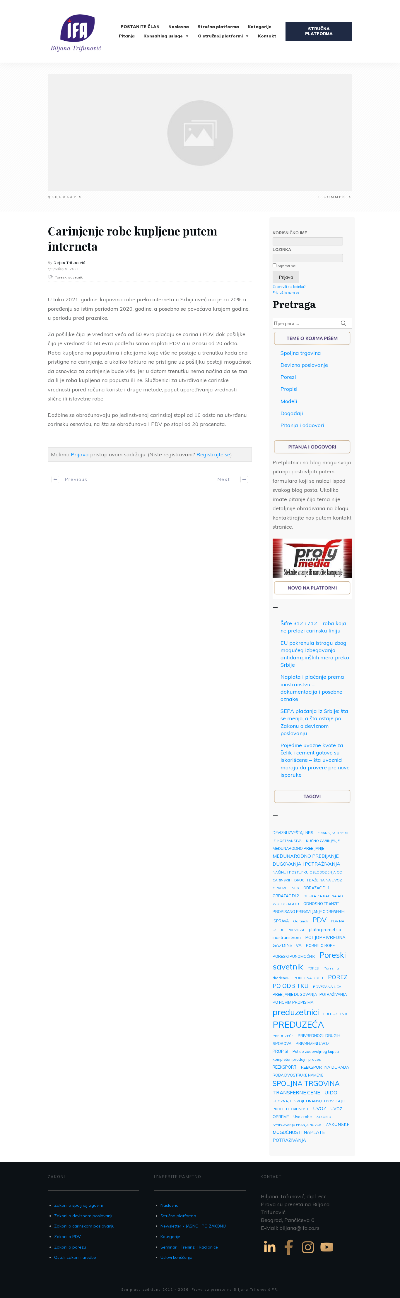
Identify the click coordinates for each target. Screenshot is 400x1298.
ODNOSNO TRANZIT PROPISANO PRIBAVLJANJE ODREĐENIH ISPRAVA (309, 912)
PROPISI (280, 1051)
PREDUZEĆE (283, 1036)
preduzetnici (296, 1012)
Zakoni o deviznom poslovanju (84, 1215)
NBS (295, 888)
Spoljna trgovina (301, 353)
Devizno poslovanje (304, 365)
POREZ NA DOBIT (309, 978)
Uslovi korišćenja (176, 1257)
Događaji (292, 413)
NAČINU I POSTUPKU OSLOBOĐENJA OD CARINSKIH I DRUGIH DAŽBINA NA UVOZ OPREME (307, 880)
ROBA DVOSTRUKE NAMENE (298, 1075)
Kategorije (170, 1236)
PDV (319, 920)
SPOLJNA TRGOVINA (306, 1083)
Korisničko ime (290, 233)
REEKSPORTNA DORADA (325, 1067)
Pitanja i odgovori (302, 425)
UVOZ (319, 1108)
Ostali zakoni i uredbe (75, 1257)
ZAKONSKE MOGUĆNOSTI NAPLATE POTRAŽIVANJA (311, 1132)
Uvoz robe (302, 1116)
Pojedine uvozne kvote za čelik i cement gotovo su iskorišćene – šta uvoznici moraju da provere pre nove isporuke (315, 760)
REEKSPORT (285, 1067)
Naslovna (169, 1205)
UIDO (330, 1092)
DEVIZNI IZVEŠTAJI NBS (293, 832)
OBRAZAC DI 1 (316, 888)
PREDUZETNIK (335, 1014)
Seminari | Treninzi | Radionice (189, 1247)
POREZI (313, 968)
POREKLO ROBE (320, 945)
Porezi (288, 377)
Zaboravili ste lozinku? (289, 287)
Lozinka (282, 249)
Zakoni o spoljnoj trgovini (78, 1205)
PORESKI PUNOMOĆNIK (294, 956)
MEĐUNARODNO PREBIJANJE (298, 848)
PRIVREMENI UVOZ (312, 1043)
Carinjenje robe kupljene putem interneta (132, 238)
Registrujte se (213, 454)
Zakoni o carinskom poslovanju (84, 1226)
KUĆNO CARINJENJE (323, 840)
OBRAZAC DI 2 (286, 895)
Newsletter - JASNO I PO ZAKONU (193, 1226)
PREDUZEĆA (298, 1024)
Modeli (289, 401)
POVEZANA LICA (327, 986)
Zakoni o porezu (70, 1247)
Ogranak (300, 921)
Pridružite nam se (286, 292)
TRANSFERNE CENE (296, 1092)
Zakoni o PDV (67, 1236)
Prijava (80, 454)
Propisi (289, 389)
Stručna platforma (178, 1215)
